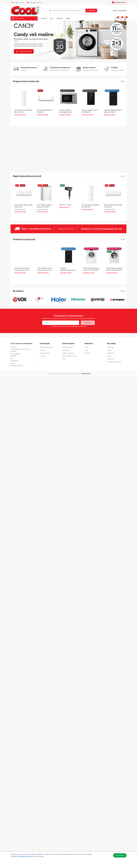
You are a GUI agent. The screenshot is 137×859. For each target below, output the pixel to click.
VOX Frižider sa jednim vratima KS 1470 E (44, 206)
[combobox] (72, 10)
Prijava (115, 10)
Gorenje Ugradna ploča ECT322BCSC (89, 111)
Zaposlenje (66, 350)
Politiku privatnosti (26, 856)
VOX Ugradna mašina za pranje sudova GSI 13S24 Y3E (44, 269)
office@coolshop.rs (17, 365)
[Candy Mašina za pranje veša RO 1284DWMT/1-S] (114, 256)
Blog (63, 359)
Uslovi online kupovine (69, 356)
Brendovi (60, 18)
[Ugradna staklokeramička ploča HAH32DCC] (113, 98)
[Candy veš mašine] (68, 40)
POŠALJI (87, 323)
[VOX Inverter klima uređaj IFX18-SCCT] (23, 193)
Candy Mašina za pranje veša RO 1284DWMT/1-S (114, 269)
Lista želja (110, 359)
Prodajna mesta (67, 347)
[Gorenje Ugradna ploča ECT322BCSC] (91, 98)
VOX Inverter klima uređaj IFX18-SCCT (23, 206)
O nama (42, 356)
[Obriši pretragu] (83, 10)
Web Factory (86, 373)
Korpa (109, 356)
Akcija (68, 18)
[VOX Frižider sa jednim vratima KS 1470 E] (46, 193)
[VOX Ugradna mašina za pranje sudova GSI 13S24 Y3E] (45, 256)
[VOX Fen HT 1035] (68, 193)
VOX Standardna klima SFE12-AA (44, 111)
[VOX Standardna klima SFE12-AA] (46, 98)
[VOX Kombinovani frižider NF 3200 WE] (23, 98)
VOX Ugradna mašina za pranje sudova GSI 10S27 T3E (21, 269)
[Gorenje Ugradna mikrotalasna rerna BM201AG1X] (68, 98)
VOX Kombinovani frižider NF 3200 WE (23, 111)
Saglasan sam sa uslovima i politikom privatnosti (69, 326)
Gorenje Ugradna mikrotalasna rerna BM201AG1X (65, 111)
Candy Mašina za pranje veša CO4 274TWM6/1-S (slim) (91, 269)
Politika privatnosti (68, 353)
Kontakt (42, 350)
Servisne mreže (45, 353)
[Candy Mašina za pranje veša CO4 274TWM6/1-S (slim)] (91, 256)
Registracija (122, 10)
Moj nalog (110, 347)
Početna (44, 18)
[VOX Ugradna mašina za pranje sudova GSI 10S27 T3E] (22, 256)
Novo (52, 18)
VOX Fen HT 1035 (65, 205)
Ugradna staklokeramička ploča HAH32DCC (112, 111)
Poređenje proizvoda (114, 362)
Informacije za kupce (46, 347)
